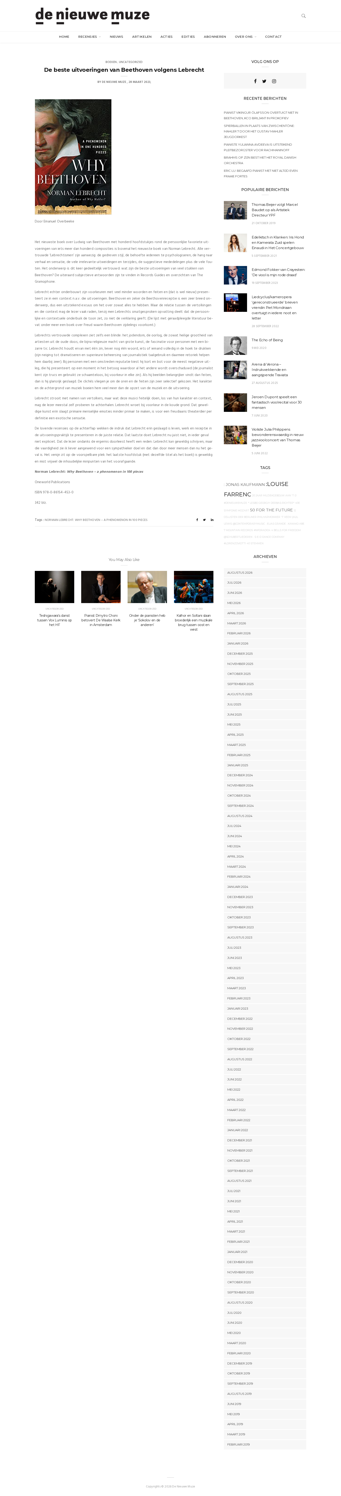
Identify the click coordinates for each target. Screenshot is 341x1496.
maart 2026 (236, 623)
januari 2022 (237, 1130)
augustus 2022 (239, 1059)
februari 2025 (238, 755)
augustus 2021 (239, 1181)
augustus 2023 (239, 937)
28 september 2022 (265, 326)
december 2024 (240, 775)
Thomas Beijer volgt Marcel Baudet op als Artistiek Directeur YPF (275, 209)
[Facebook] (255, 81)
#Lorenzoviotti (235, 543)
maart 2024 (236, 866)
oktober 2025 (239, 674)
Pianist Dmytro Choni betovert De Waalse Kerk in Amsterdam (100, 620)
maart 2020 (236, 1343)
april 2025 (235, 734)
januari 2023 (237, 1008)
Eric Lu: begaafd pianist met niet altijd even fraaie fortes (261, 173)
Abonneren (215, 36)
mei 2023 (234, 968)
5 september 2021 (264, 256)
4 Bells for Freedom (286, 530)
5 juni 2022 (260, 453)
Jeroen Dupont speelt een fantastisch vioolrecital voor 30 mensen (277, 402)
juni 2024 (234, 836)
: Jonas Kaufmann (244, 484)
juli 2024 (234, 826)
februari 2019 (238, 1444)
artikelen (142, 36)
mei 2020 (234, 1333)
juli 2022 (234, 1069)
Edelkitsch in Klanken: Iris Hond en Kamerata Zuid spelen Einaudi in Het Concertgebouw (278, 242)
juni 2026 (234, 593)
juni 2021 (234, 1201)
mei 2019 (233, 1414)
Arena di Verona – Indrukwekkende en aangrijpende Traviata (270, 369)
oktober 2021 (238, 1160)
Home (64, 36)
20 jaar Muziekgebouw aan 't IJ (274, 495)
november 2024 (240, 785)
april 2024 (235, 856)
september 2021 (240, 1171)
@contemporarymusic (249, 523)
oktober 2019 (238, 1373)
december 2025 (240, 653)
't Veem (286, 517)
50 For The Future (271, 509)
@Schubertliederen (238, 536)
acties (167, 36)
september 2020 (240, 1292)
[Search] (303, 16)
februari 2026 (239, 633)
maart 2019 (236, 1434)
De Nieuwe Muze (114, 82)
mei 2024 (234, 846)
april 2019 (235, 1424)
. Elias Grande (276, 523)
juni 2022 (234, 1079)
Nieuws (116, 36)
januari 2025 (237, 765)
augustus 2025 (239, 694)
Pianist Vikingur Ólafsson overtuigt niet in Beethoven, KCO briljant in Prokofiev (261, 115)
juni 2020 (234, 1322)
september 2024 (240, 805)
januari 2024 (237, 887)
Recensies (88, 36)
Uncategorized (131, 62)
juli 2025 (234, 704)
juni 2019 (234, 1404)
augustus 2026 (239, 572)
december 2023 (240, 897)
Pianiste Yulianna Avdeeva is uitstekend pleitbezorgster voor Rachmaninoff (258, 147)
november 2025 (240, 664)
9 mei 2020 (259, 348)
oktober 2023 (239, 917)
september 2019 (240, 1383)
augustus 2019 (239, 1394)
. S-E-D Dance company (268, 536)
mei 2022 (233, 1089)
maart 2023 (236, 988)
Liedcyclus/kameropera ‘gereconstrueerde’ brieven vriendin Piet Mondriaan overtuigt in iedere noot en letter (275, 307)
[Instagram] (274, 81)
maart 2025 (236, 745)
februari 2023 (239, 998)
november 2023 (240, 907)
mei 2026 (234, 603)
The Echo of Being (267, 340)
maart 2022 (236, 1110)
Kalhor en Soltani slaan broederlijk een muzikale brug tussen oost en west (193, 622)
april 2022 (235, 1100)
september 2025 (240, 684)
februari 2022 (238, 1120)
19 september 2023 (265, 283)
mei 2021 (233, 1211)
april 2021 (235, 1221)
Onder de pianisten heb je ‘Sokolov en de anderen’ (147, 620)
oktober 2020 (239, 1282)
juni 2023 (234, 958)
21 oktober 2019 (263, 223)
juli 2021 (233, 1191)
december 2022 (240, 1018)
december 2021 (239, 1140)
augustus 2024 (239, 816)
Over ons (244, 36)
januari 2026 (237, 643)
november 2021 (239, 1150)
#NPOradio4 (262, 530)
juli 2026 (234, 582)
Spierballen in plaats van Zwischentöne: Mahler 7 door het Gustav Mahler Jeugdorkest (259, 131)
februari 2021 (238, 1241)
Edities (188, 36)
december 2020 (240, 1262)
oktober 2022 (239, 1039)
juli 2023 (234, 947)
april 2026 (235, 613)
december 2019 (239, 1363)
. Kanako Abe (295, 523)
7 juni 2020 (260, 415)
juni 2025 (234, 714)
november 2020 (240, 1272)
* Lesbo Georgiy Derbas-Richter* (271, 502)
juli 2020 (234, 1312)
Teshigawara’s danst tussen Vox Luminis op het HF (54, 620)
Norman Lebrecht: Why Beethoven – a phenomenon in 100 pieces (96, 520)
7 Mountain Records (238, 530)
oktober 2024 (239, 795)
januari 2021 (237, 1252)
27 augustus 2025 (265, 383)
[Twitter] (264, 81)
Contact (273, 36)
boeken (111, 62)
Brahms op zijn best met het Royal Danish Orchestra (260, 160)
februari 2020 (239, 1353)
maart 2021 (236, 1231)
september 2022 (240, 1049)
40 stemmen (255, 543)
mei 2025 (233, 724)
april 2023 (235, 978)
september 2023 (240, 927)
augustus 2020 (240, 1302)
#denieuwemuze (235, 502)
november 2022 (240, 1028)
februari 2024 (239, 876)
